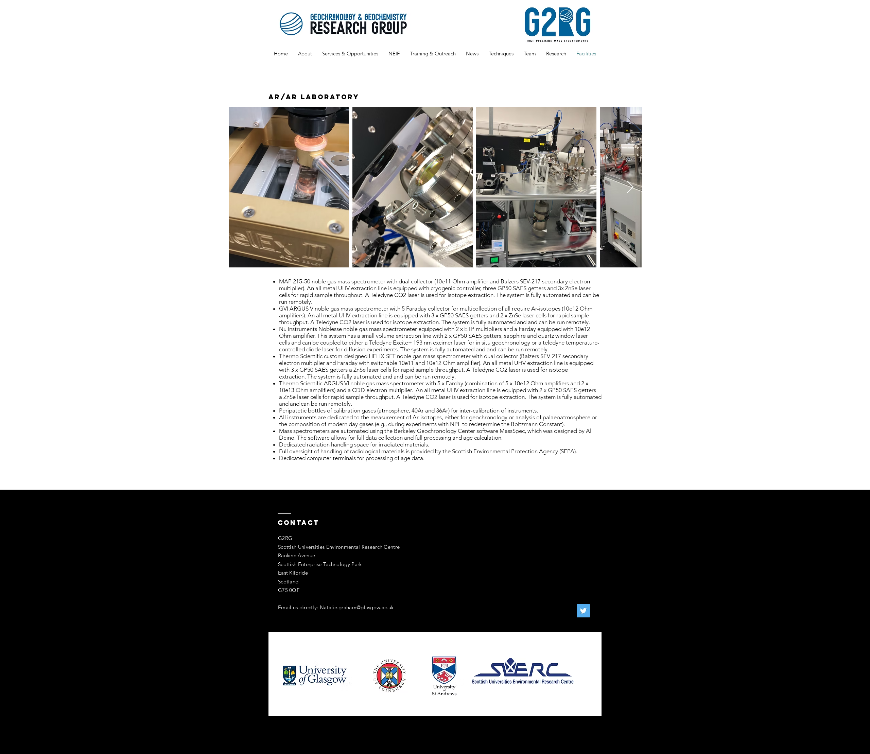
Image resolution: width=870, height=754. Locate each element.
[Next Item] (630, 187)
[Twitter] (583, 610)
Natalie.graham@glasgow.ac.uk (357, 607)
